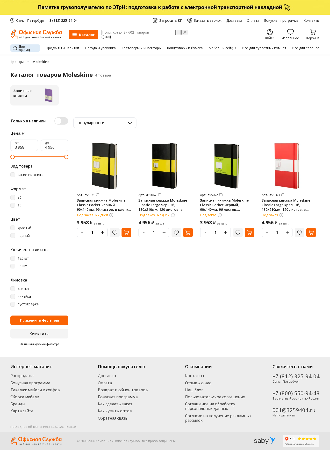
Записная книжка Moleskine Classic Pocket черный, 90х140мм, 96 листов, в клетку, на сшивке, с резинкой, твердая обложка (104, 209)
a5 (20, 198)
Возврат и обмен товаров (123, 390)
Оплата (253, 20)
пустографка (28, 304)
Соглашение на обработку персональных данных (210, 406)
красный (24, 228)
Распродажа (22, 375)
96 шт (22, 266)
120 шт (23, 258)
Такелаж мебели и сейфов (35, 390)
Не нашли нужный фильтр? (39, 344)
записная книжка (31, 175)
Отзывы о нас (198, 383)
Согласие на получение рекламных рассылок (218, 418)
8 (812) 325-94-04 (63, 20)
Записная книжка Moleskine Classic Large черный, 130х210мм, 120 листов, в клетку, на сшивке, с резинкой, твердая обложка (165, 209)
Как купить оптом (115, 411)
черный (24, 236)
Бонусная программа (281, 20)
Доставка (234, 20)
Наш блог (194, 390)
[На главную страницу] (36, 37)
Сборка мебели (24, 397)
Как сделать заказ (115, 404)
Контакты (311, 20)
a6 (20, 205)
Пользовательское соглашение (215, 397)
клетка (23, 289)
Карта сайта (21, 411)
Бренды (17, 404)
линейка (24, 297)
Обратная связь (113, 418)
